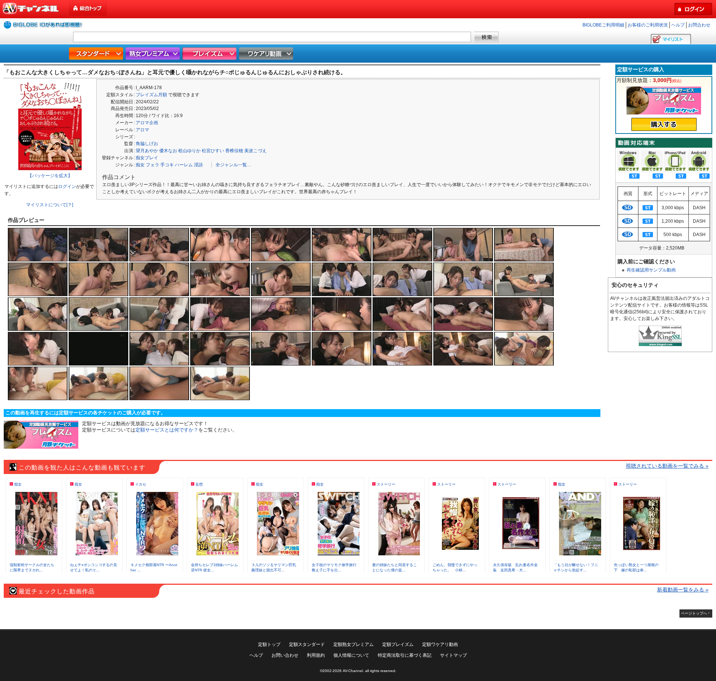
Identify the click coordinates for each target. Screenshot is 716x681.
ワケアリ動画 (267, 53)
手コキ (167, 164)
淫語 (198, 164)
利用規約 (316, 655)
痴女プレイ (147, 157)
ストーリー (386, 484)
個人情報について (351, 655)
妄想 (199, 484)
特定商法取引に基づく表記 (404, 655)
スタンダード (97, 53)
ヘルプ (678, 25)
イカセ (140, 484)
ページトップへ (694, 613)
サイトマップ (453, 655)
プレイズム (210, 53)
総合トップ (88, 8)
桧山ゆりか (189, 150)
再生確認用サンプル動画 (651, 270)
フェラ (152, 164)
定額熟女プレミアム (353, 644)
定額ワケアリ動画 (440, 644)
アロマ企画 (147, 122)
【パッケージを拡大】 (50, 175)
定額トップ (269, 644)
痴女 (140, 164)
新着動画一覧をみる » (683, 590)
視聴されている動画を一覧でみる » (667, 466)
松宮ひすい (213, 150)
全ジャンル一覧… (233, 164)
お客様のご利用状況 (648, 25)
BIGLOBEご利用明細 (603, 25)
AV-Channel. (353, 671)
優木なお (168, 150)
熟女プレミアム (154, 53)
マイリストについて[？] (49, 204)
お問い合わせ (284, 655)
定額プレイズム (398, 644)
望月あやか (147, 150)
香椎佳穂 (234, 150)
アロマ (142, 129)
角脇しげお (147, 143)
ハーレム (184, 164)
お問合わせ (699, 25)
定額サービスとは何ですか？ (166, 430)
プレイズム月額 (151, 94)
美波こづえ (255, 150)
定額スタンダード (307, 644)
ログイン (67, 186)
